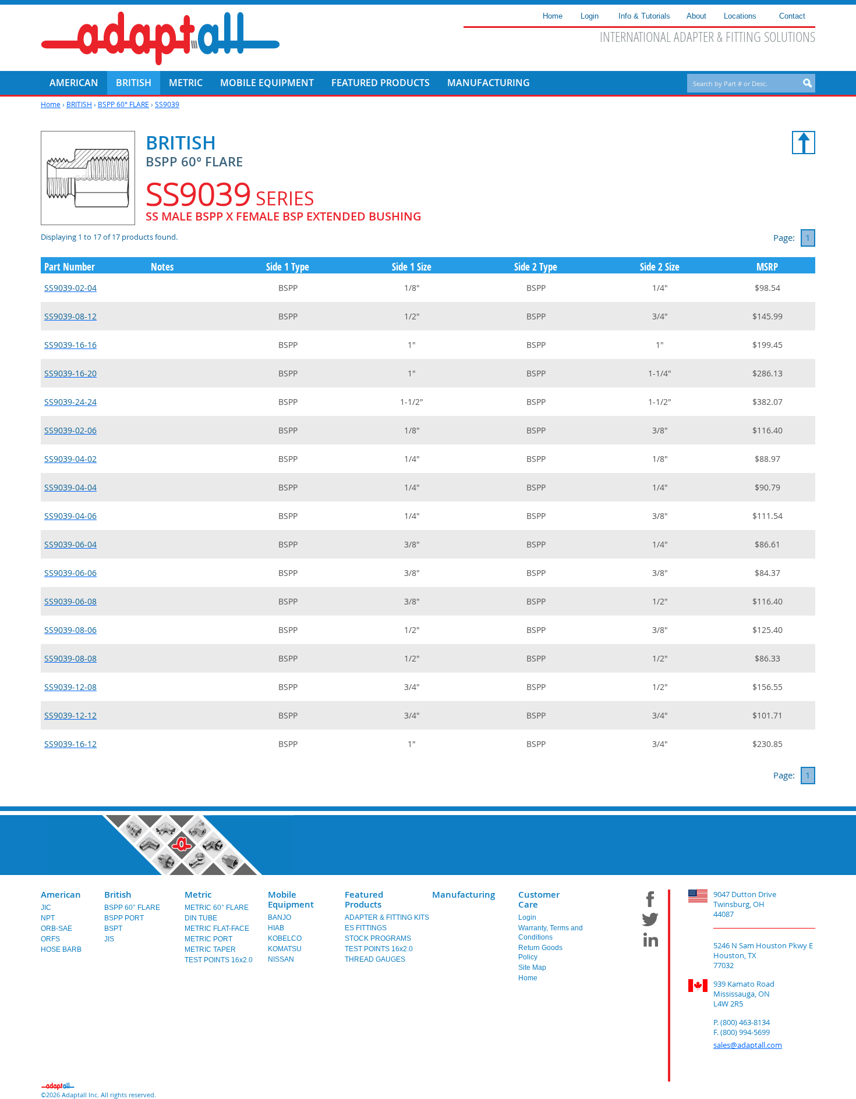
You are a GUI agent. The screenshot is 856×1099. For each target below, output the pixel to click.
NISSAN (281, 959)
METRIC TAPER (210, 949)
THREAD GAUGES (375, 959)
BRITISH (79, 104)
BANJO (279, 917)
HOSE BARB (61, 949)
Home (51, 104)
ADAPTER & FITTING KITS (387, 917)
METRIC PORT (208, 939)
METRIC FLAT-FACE (217, 928)
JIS (109, 939)
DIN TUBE (201, 918)
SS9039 (167, 104)
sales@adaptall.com (747, 1045)
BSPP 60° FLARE (123, 104)
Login (527, 917)
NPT (48, 918)
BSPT (113, 928)
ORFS (50, 939)
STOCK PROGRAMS (378, 938)
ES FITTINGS (366, 928)
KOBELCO (285, 938)
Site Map (532, 967)
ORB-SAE (56, 928)
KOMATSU (285, 949)
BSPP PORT (124, 918)
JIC (46, 908)
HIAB (276, 928)
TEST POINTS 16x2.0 (219, 960)
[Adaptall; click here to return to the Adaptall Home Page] (160, 38)
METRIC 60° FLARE (217, 908)
